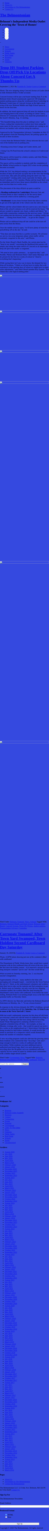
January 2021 (10, 1295)
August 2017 (10, 1383)
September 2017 (11, 1380)
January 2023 (10, 1244)
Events (7, 1121)
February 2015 (10, 1447)
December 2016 (11, 1400)
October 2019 (10, 1327)
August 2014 (10, 1459)
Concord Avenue (12, 926)
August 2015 (10, 1434)
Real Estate (9, 55)
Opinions (8, 62)
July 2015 (8, 1436)
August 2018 (10, 1357)
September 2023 (11, 1227)
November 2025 (11, 1171)
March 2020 (9, 1316)
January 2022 (10, 1269)
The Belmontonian (15, 15)
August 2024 (10, 1203)
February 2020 (10, 1319)
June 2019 (8, 1336)
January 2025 (10, 1193)
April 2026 (9, 1161)
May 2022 (8, 1261)
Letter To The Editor (12, 1128)
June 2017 (8, 1387)
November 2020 (11, 1299)
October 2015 (10, 1430)
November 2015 (11, 1427)
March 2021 (9, 1291)
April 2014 (9, 1468)
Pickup (30, 926)
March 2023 (9, 1240)
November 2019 (11, 1325)
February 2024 (10, 1216)
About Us (8, 5)
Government (9, 49)
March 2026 (9, 1163)
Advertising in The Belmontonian (17, 7)
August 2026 (10, 1152)
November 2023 (11, 1222)
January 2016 (10, 1423)
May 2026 (8, 1158)
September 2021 (11, 1278)
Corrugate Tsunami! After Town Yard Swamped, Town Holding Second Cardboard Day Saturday (22, 940)
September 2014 (11, 1457)
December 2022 (11, 1246)
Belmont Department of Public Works (14, 1060)
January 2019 (10, 1346)
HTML (10, 1515)
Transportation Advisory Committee (13, 928)
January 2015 (10, 1449)
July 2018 (8, 1359)
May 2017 (8, 1389)
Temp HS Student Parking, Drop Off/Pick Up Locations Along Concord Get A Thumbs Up (23, 74)
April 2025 (9, 1186)
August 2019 (10, 1331)
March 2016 (9, 1419)
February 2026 (10, 1165)
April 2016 (9, 1417)
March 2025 (9, 1188)
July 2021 (8, 1282)
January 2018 (10, 1372)
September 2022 (11, 1252)
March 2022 (9, 1265)
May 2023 (8, 1235)
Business (8, 57)
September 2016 (11, 1406)
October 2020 (10, 1301)
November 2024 (11, 1197)
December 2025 (11, 1169)
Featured (20, 922)
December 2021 (11, 1272)
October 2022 (10, 1250)
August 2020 (10, 1306)
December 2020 (11, 1297)
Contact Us (9, 9)
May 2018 (8, 1363)
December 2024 (11, 1195)
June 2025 (8, 1182)
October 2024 (10, 1199)
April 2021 (9, 1289)
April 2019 (9, 1340)
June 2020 (8, 1310)
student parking (39, 926)
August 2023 (10, 1229)
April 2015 (9, 1442)
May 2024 (8, 1210)
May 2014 (8, 1466)
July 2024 (8, 1205)
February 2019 (10, 1344)
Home (7, 3)
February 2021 (10, 1293)
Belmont (13, 922)
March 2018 (9, 1368)
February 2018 (10, 1370)
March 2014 (9, 1470)
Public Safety (10, 53)
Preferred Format (7, 1511)
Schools (8, 51)
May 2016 (8, 1415)
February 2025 (10, 1190)
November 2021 (11, 1274)
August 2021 (10, 1280)
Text (9, 1517)
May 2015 (8, 1440)
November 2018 (11, 1351)
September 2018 (11, 1355)
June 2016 (8, 1412)
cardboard (33, 1060)
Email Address (5, 1503)
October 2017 (10, 1378)
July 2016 (8, 1410)
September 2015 (11, 1432)
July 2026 (8, 1154)
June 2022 (8, 1259)
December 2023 (11, 1220)
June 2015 (8, 1438)
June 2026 (8, 1156)
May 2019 (8, 1338)
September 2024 (11, 1201)
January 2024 (10, 1218)
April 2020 (9, 1314)
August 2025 (10, 1178)
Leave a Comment (39, 87)
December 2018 (11, 1348)
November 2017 (11, 1376)
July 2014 (8, 1462)
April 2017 (9, 1391)
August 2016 (10, 1408)
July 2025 (8, 1180)
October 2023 (10, 1225)
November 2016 (11, 1402)
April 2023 (9, 1237)
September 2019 (11, 1329)
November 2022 (11, 1248)
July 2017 (8, 1385)
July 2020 (8, 1308)
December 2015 (11, 1425)
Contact (8, 1117)
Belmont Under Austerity (14, 1113)
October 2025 (10, 1173)
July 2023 (8, 1231)
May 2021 (8, 1286)
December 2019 (11, 1323)
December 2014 (11, 1451)
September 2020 (11, 1304)
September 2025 (11, 1175)
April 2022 (9, 1263)
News (7, 47)
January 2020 (10, 1321)
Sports (7, 60)
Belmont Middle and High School (20, 924)
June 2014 (8, 1464)
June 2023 (8, 1233)
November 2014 (11, 1453)
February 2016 (10, 1421)
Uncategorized (10, 1143)
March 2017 (9, 1393)
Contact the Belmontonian (14, 1484)
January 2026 (10, 1167)
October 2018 (10, 1353)
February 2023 (10, 1242)
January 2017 (10, 1397)
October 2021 (10, 1276)
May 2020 (8, 1312)
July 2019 (8, 1333)
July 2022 (8, 1257)
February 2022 (10, 1267)
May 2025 (8, 1184)
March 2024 (9, 1214)
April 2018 (9, 1365)
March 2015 (9, 1444)
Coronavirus (9, 1119)
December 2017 (11, 1374)
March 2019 (9, 1342)
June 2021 (8, 1284)
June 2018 (8, 1361)
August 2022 (10, 1254)
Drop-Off (22, 926)
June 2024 (8, 1207)
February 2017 (10, 1395)
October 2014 (10, 1455)
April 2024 (9, 1212)
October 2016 (10, 1404)
